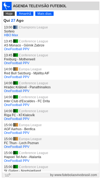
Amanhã (25, 14)
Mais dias (44, 14)
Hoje (9, 14)
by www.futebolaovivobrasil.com (73, 175)
